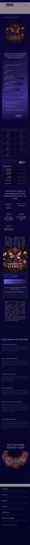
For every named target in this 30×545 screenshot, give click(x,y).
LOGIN (14, 276)
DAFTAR (14, 281)
